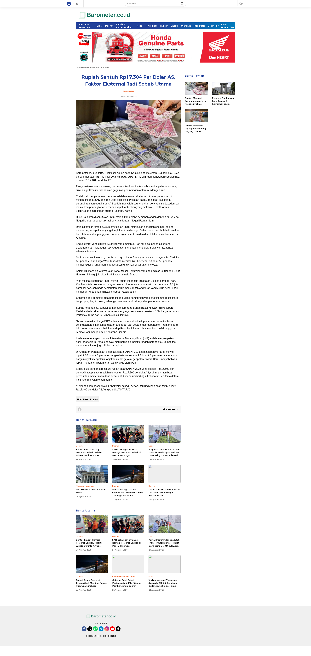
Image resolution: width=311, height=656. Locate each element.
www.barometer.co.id (87, 67)
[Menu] (69, 4)
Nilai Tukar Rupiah (87, 399)
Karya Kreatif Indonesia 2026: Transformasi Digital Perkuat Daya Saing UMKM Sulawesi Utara (164, 454)
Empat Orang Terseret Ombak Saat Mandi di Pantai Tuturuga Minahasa (127, 492)
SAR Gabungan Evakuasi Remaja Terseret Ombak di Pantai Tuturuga (126, 452)
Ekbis (106, 67)
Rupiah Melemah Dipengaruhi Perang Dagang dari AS (195, 128)
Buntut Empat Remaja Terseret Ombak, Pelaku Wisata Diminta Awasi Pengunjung (89, 454)
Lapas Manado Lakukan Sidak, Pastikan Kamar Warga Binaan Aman (164, 492)
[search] (182, 3)
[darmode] (241, 3)
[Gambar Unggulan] (128, 166)
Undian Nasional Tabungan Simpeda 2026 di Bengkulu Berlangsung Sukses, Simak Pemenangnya (163, 584)
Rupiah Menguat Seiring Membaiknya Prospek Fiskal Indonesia (195, 102)
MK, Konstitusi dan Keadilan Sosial (91, 491)
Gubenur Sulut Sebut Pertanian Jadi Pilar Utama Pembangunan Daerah (126, 583)
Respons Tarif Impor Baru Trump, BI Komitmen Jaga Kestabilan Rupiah (223, 102)
